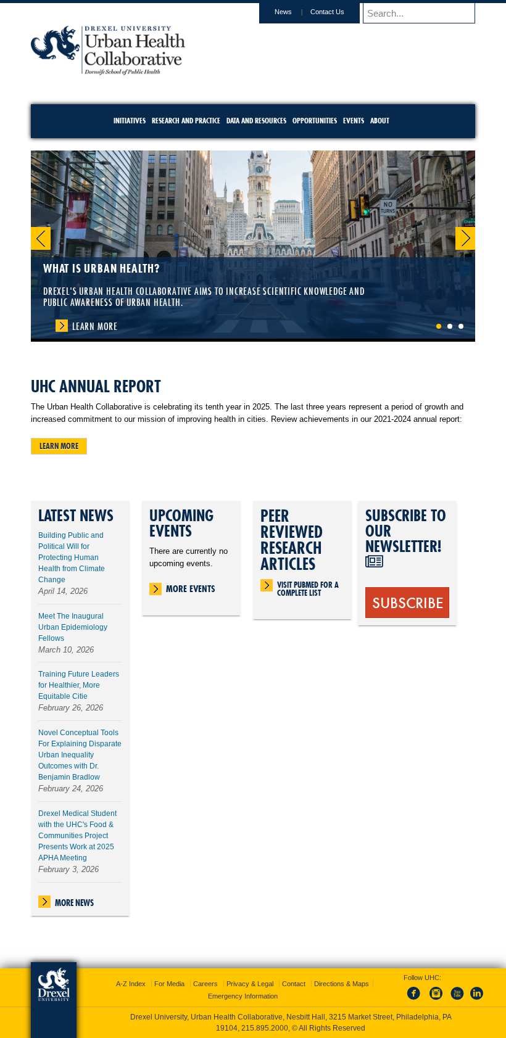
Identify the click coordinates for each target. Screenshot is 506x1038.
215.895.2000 (264, 1028)
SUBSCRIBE (408, 602)
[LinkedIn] (477, 1000)
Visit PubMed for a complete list (308, 586)
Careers (205, 983)
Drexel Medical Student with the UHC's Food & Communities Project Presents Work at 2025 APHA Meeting (77, 835)
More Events (190, 589)
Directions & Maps (341, 983)
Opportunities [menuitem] (314, 120)
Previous (41, 238)
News (283, 11)
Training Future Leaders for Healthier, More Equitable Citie (78, 685)
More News (74, 902)
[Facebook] (416, 1000)
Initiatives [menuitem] (130, 120)
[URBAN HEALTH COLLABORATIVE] (108, 71)
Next (465, 238)
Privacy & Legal (249, 983)
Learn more (58, 446)
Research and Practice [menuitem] (186, 120)
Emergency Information (243, 996)
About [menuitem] (379, 120)
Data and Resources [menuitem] (256, 120)
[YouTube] (456, 1000)
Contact (293, 983)
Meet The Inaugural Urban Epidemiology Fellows (72, 627)
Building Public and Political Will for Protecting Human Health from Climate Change (71, 557)
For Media (169, 983)
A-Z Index (131, 983)
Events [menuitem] (353, 120)
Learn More (95, 326)
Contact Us (327, 11)
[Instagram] (436, 1000)
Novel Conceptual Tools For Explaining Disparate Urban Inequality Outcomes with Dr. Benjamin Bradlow (80, 754)
